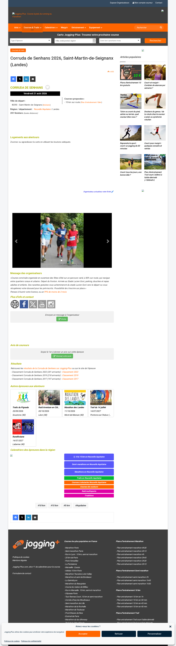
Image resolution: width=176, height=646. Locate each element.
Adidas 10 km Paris (73, 571)
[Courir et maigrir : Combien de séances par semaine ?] (155, 72)
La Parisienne (71, 564)
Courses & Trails (31, 27)
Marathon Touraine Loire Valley (78, 574)
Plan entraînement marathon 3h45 (131, 558)
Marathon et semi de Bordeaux (78, 577)
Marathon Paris (72, 548)
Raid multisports (89, 491)
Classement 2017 (70, 379)
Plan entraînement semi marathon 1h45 (134, 580)
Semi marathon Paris (74, 551)
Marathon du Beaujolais (75, 584)
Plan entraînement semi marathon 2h (132, 577)
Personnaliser (154, 634)
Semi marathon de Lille (74, 603)
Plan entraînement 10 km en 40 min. (132, 606)
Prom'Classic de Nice (74, 613)
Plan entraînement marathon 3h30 (131, 561)
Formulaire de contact (21, 573)
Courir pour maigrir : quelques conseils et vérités (153, 146)
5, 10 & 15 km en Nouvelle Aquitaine (89, 457)
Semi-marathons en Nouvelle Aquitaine (89, 464)
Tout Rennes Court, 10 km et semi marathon (83, 597)
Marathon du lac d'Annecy (76, 619)
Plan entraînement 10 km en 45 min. (132, 603)
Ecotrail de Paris (72, 616)
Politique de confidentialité (31, 641)
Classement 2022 (70, 372)
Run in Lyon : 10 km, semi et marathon (81, 554)
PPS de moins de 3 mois (55, 292)
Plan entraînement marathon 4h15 (131, 551)
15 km (55, 505)
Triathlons (89, 495)
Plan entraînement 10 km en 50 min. (132, 600)
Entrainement (78, 27)
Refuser (119, 634)
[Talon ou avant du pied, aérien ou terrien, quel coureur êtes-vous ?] (130, 101)
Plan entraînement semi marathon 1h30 (134, 584)
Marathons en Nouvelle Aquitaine (89, 472)
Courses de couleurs (89, 487)
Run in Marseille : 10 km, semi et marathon (83, 590)
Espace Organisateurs (119, 3)
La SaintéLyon (71, 580)
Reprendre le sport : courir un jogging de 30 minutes (130, 146)
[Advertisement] (62, 124)
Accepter (83, 634)
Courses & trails (18, 50)
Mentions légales (19, 560)
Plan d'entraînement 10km (91, 102)
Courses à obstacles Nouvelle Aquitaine (89, 482)
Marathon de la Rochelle (75, 606)
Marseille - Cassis (72, 567)
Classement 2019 (70, 375)
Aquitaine (81, 505)
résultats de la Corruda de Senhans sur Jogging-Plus (48, 368)
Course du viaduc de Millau (76, 587)
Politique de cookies (12, 641)
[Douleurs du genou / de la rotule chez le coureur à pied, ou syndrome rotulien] (155, 101)
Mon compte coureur (143, 3)
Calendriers (50, 27)
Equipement (94, 27)
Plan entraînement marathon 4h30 (131, 548)
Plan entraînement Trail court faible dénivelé (135, 619)
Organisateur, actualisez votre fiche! (97, 192)
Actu (16, 27)
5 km (67, 505)
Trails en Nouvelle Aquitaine (89, 478)
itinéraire (46, 105)
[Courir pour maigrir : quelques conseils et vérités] (155, 132)
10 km (42, 505)
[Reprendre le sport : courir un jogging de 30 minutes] (130, 132)
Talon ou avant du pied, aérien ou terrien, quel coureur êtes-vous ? (130, 114)
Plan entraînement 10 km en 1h (130, 597)
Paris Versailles (71, 561)
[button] (170, 626)
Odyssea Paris (71, 593)
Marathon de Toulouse (74, 610)
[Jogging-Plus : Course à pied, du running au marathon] (36, 15)
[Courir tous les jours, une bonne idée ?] (130, 162)
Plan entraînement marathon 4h (130, 554)
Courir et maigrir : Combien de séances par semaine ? (154, 85)
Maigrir (64, 27)
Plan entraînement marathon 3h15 (131, 564)
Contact (158, 3)
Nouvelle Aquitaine (42, 109)
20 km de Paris (71, 558)
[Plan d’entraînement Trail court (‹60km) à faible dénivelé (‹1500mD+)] (155, 161)
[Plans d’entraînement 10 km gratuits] (130, 72)
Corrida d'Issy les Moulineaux (77, 600)
